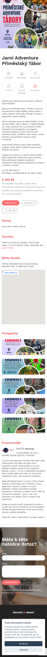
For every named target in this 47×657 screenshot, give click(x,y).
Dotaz (4, 564)
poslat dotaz (7, 248)
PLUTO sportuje (25, 448)
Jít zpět (9, 210)
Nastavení (23, 650)
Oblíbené (28, 203)
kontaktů (17, 593)
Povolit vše (23, 644)
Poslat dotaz (10, 203)
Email (4, 554)
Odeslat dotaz (11, 582)
